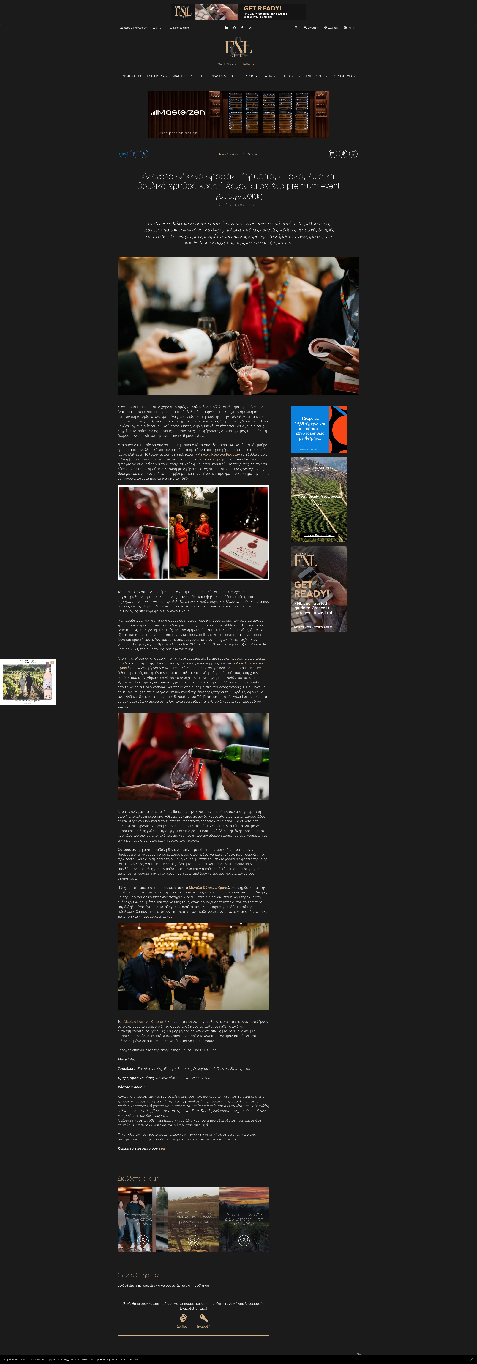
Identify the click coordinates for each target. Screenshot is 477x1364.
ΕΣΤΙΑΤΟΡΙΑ (156, 76)
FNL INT (352, 27)
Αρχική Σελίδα (229, 154)
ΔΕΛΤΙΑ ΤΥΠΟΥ (345, 76)
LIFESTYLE (290, 76)
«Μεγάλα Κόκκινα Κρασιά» (143, 1021)
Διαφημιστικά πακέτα (297, 1356)
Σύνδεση (333, 27)
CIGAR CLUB (131, 76)
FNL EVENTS (316, 76)
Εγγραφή (312, 27)
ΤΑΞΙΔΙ (268, 76)
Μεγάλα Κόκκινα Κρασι (208, 887)
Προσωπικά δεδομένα (336, 1356)
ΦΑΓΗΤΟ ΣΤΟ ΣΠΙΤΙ (188, 76)
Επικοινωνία (267, 1356)
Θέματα (252, 154)
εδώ (136, 1359)
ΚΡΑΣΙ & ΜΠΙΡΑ (223, 76)
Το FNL (280, 1356)
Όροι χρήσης (317, 1356)
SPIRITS (249, 76)
